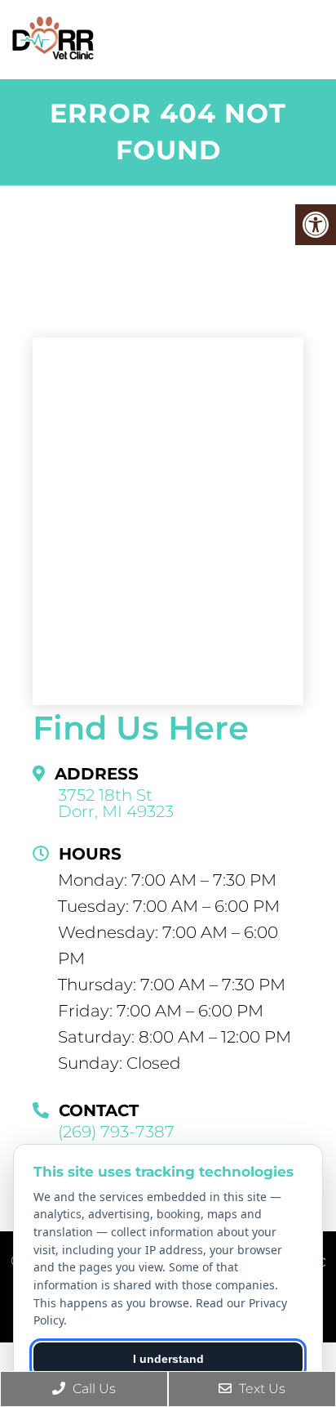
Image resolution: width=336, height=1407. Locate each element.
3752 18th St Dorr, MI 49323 (116, 803)
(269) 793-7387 (116, 1131)
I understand (168, 1358)
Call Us (92, 1388)
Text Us (260, 1388)
